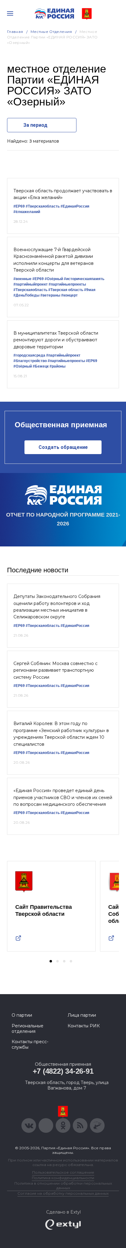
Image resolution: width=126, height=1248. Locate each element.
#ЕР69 (19, 206)
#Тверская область (65, 290)
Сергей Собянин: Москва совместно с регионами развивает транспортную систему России (55, 670)
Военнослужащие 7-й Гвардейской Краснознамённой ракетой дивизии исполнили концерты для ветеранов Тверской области (53, 260)
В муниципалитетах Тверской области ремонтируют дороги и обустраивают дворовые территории (55, 340)
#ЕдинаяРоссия (75, 206)
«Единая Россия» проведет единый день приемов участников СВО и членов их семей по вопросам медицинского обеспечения (62, 797)
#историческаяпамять (84, 279)
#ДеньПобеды (26, 295)
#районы (57, 366)
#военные (22, 279)
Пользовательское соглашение (63, 1172)
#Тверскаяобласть (43, 206)
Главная (15, 31)
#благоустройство (30, 361)
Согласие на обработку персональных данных (63, 1193)
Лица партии (82, 1015)
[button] (51, 961)
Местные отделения (51, 31)
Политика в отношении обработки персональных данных (63, 1185)
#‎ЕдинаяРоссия (75, 626)
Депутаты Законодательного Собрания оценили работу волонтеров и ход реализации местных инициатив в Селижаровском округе (56, 607)
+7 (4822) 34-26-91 (63, 1071)
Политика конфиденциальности (63, 1177)
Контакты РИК (84, 1026)
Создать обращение (63, 447)
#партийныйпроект (30, 284)
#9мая (89, 290)
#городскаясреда (29, 355)
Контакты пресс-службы (30, 1044)
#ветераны (50, 295)
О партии (22, 1015)
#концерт (69, 295)
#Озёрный (54, 279)
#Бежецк (41, 366)
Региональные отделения (27, 1028)
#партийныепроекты (67, 284)
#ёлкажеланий (26, 212)
